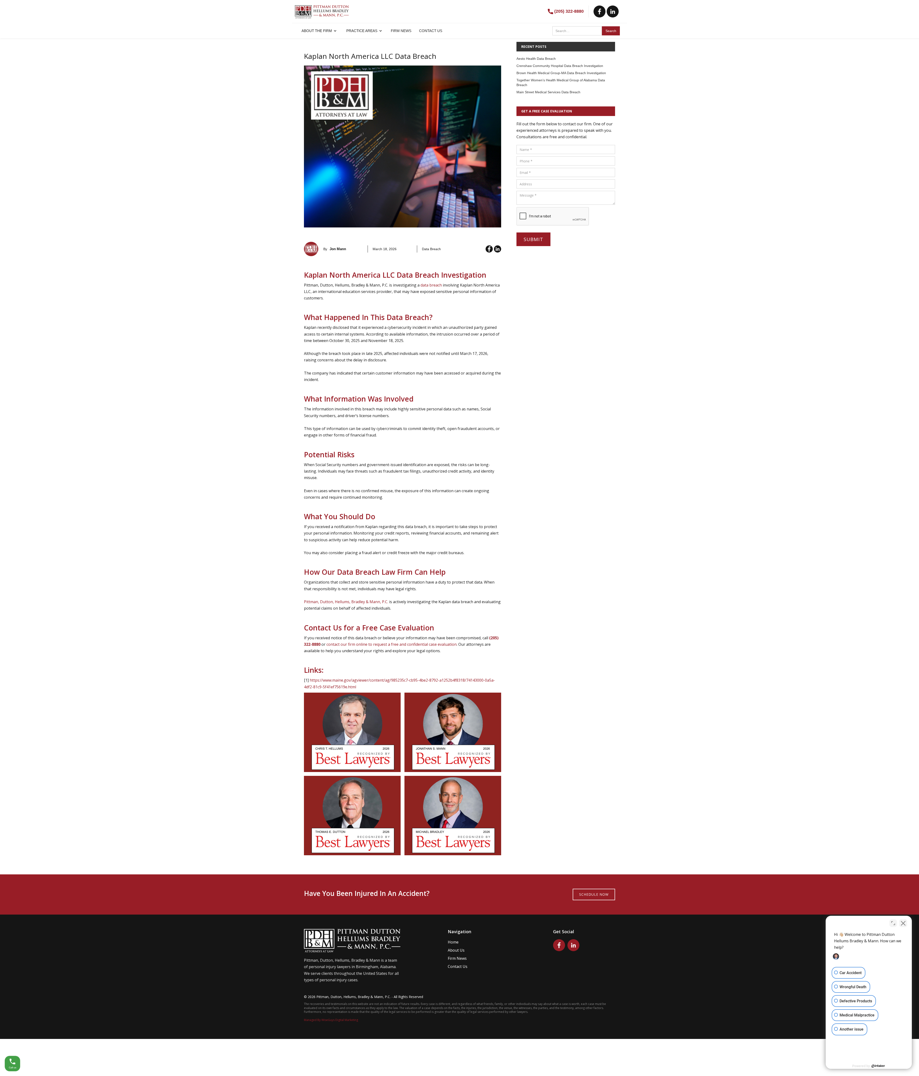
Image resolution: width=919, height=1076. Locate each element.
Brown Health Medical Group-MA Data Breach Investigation (561, 73)
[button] (319, 31)
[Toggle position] (893, 923)
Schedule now (594, 894)
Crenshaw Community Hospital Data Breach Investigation (559, 66)
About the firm (317, 31)
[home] (322, 9)
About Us (456, 950)
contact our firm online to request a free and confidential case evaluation (391, 644)
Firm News (457, 958)
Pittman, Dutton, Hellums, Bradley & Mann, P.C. (346, 601)
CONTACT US (430, 31)
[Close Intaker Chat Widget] (903, 923)
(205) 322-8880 (569, 11)
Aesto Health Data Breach (536, 59)
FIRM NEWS (401, 31)
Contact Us (457, 966)
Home (453, 942)
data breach (431, 285)
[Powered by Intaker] (878, 1066)
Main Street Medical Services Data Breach (548, 92)
